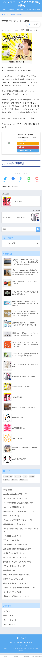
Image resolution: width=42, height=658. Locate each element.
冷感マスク (6, 480)
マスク (25, 476)
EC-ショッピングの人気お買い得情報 (21, 3)
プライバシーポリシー (33, 9)
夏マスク (14, 480)
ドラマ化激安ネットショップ (14, 566)
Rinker (24, 140)
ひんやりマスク (7, 476)
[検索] (38, 229)
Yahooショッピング (25, 150)
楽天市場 (21, 147)
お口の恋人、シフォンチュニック (15, 498)
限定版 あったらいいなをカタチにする (17, 562)
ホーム (4, 9)
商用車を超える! (9, 570)
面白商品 (15, 187)
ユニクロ (31, 476)
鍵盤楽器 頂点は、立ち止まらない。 (16, 524)
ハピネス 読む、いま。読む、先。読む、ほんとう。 (20, 530)
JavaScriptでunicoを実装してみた (16, 494)
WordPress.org (9, 624)
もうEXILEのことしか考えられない (16, 544)
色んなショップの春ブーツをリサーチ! (17, 520)
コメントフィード (9, 620)
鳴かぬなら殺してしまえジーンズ (15, 583)
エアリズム (18, 476)
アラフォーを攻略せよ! (11, 540)
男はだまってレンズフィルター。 (15, 557)
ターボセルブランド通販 (12, 592)
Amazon (21, 143)
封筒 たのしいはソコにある (13, 579)
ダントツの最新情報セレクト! (14, 507)
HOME (22, 638)
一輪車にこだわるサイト (12, 536)
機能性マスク (23, 480)
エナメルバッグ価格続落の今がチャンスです (19, 587)
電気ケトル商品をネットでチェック (16, 596)
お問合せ (11, 9)
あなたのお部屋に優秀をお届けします (17, 549)
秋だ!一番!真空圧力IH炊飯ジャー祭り (16, 575)
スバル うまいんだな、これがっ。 (15, 553)
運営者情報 (20, 9)
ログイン (6, 611)
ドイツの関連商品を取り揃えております (18, 503)
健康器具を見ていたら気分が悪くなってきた (19, 511)
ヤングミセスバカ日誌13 (12, 516)
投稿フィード (8, 615)
